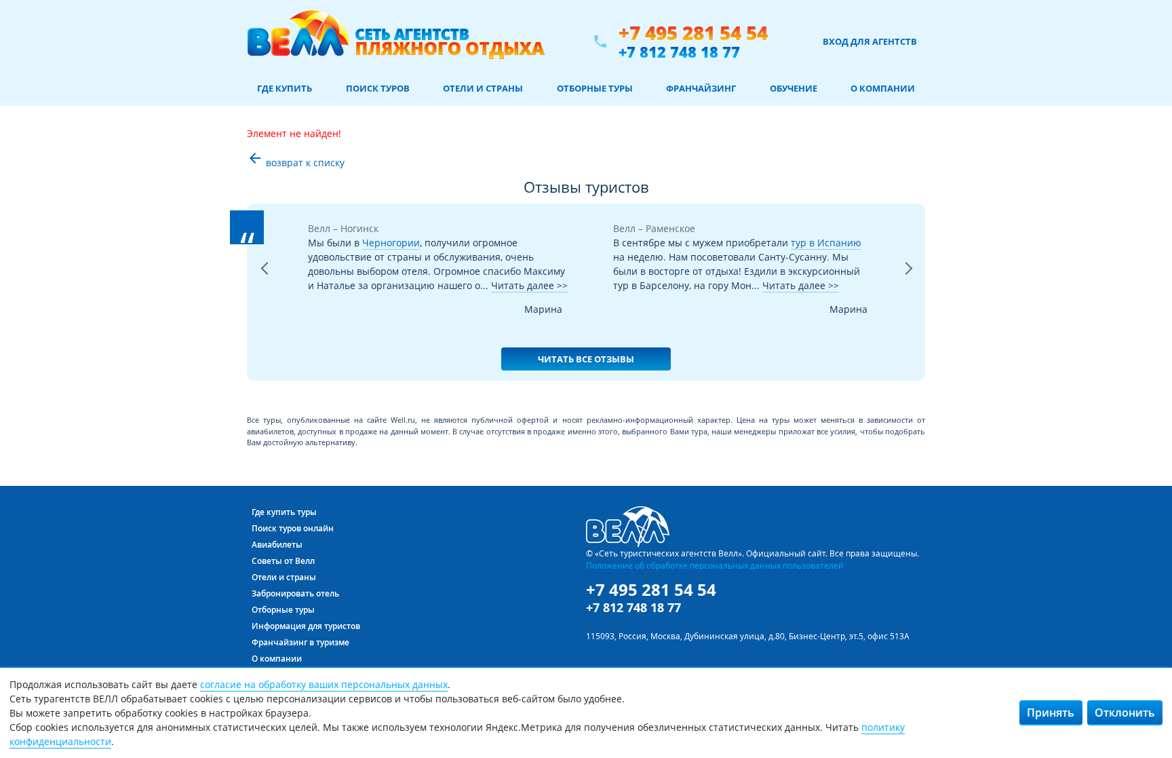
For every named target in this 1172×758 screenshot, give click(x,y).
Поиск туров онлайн (293, 528)
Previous (264, 286)
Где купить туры (284, 512)
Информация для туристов (306, 626)
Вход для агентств (870, 41)
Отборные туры (595, 88)
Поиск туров (378, 88)
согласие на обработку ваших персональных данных (324, 684)
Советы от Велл (283, 561)
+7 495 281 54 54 (693, 32)
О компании (883, 88)
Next (908, 286)
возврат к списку (296, 162)
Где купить (284, 88)
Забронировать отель (295, 593)
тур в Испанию (826, 242)
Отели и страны (483, 88)
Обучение (793, 88)
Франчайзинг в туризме (300, 642)
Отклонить (1125, 712)
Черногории (391, 242)
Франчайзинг (701, 88)
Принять (1050, 712)
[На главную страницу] (396, 41)
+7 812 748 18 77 (679, 51)
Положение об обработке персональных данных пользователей (715, 565)
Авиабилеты (277, 544)
